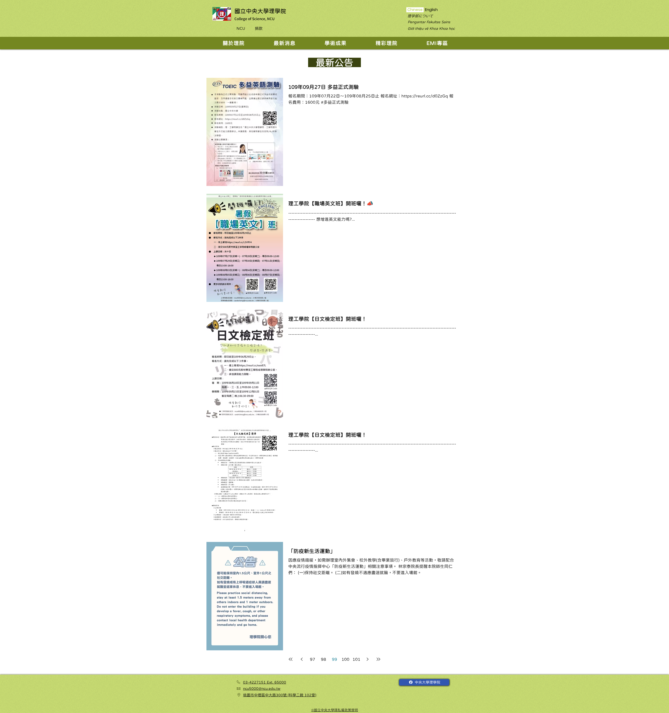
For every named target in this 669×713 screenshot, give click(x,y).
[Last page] (378, 659)
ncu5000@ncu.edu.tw (261, 688)
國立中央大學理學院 (260, 11)
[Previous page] (301, 659)
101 (356, 659)
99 (334, 659)
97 (312, 659)
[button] (233, 43)
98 (323, 659)
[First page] (290, 659)
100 (345, 659)
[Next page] (367, 659)
